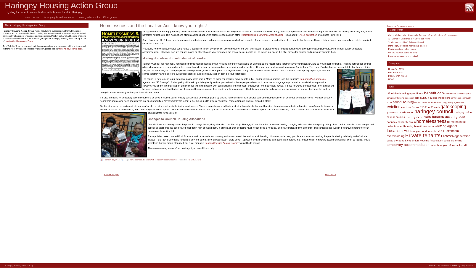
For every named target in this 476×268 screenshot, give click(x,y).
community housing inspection (400, 98)
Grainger (408, 112)
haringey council (433, 111)
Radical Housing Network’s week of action (262, 35)
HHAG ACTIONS (396, 69)
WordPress (445, 265)
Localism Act (148, 160)
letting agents (447, 126)
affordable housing (398, 93)
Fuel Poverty (432, 107)
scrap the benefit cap (399, 140)
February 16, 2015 (112, 160)
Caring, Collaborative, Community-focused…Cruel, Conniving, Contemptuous (423, 35)
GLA (401, 112)
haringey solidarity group (401, 121)
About (36, 17)
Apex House (416, 93)
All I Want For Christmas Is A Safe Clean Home (409, 39)
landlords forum (430, 126)
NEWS (391, 79)
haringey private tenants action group (435, 117)
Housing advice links (89, 17)
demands (437, 102)
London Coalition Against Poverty (221, 143)
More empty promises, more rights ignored (407, 46)
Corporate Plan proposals (313, 79)
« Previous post (111, 174)
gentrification (392, 112)
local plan (415, 131)
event (463, 102)
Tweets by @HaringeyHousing (400, 26)
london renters (430, 131)
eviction (394, 106)
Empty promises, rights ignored (402, 49)
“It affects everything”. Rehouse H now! (406, 42)
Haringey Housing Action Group (61, 5)
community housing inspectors (432, 97)
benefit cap (434, 93)
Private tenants (422, 135)
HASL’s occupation (307, 35)
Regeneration (461, 136)
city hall (467, 93)
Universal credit (458, 144)
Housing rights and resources (58, 17)
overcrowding (396, 136)
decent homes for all (423, 102)
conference (456, 98)
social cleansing (453, 140)
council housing (403, 102)
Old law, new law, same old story (402, 53)
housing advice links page (70, 49)
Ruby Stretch (467, 265)
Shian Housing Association (427, 140)
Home (26, 17)
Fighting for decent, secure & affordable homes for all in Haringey (44, 12)
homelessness (136, 160)
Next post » (330, 174)
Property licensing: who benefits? (403, 56)
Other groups (110, 17)
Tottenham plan (439, 144)
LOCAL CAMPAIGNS (397, 76)
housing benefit (413, 126)
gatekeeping (453, 106)
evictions (406, 107)
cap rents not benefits (454, 93)
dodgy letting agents (451, 102)
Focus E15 (418, 107)
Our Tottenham (449, 131)
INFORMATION (194, 160)
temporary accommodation (166, 160)
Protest (446, 136)
